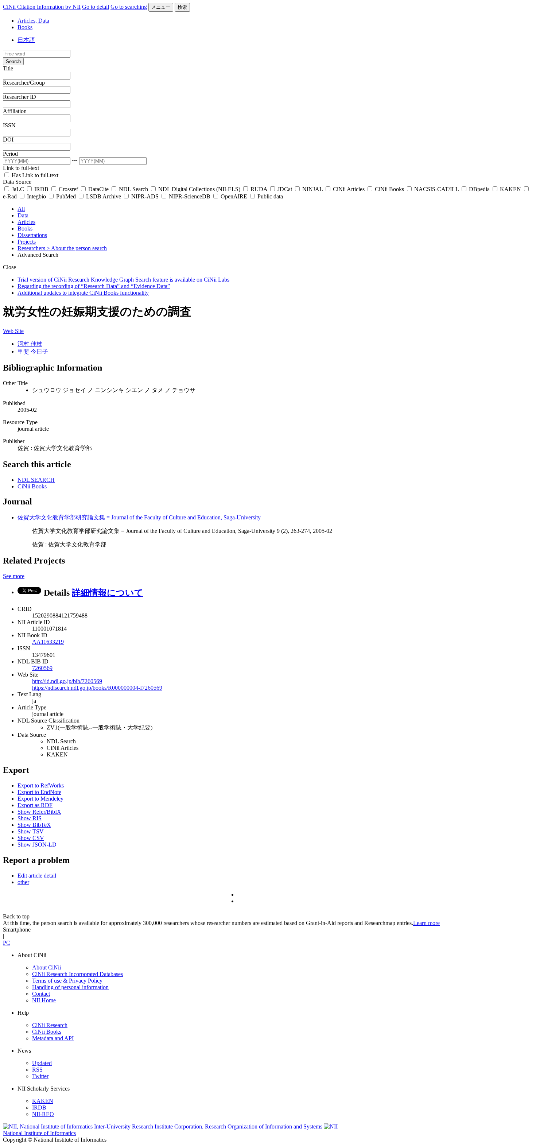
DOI (8, 139)
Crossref (68, 189)
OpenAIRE (234, 196)
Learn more (426, 923)
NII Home (44, 1000)
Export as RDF (35, 805)
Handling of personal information (70, 987)
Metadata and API (53, 1038)
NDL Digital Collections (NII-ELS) (199, 189)
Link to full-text (21, 168)
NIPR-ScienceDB (189, 196)
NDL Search (133, 189)
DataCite (98, 189)
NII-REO (43, 1114)
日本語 (26, 40)
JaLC (18, 189)
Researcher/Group (24, 83)
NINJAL (312, 189)
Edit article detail (37, 875)
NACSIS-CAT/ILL (436, 189)
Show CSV (31, 838)
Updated (42, 1063)
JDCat (285, 189)
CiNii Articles (348, 189)
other (23, 882)
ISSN (9, 125)
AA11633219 (48, 642)
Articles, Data (33, 21)
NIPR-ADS (145, 196)
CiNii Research (49, 1025)
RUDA (259, 189)
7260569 (42, 668)
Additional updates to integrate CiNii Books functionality (83, 293)
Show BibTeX (34, 825)
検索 (182, 7)
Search (13, 61)
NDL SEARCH (36, 480)
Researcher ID (19, 97)
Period (10, 154)
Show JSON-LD (37, 844)
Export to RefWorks (41, 785)
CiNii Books (389, 189)
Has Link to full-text (34, 175)
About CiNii (46, 967)
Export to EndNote (39, 792)
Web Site (13, 331)
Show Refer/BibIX (39, 812)
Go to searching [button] (128, 7)
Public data (269, 196)
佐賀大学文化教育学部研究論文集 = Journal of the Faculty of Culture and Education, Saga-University (139, 517)
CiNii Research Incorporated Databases (77, 974)
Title (8, 68)
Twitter (40, 1076)
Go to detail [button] (95, 7)
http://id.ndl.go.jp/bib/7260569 (67, 681)
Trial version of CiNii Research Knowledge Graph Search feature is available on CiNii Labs (123, 279)
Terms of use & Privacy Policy (67, 980)
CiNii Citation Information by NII (42, 7)
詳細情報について (107, 592)
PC (6, 943)
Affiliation (15, 111)
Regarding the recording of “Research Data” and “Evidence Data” (94, 286)
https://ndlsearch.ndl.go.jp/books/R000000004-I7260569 (97, 688)
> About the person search (77, 248)
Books (25, 27)
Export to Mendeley (40, 798)
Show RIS (30, 818)
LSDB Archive (104, 196)
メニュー (160, 7)
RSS (37, 1069)
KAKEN (510, 189)
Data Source (17, 182)
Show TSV (31, 831)
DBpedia (479, 189)
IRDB (41, 189)
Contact (41, 994)
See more (13, 576)
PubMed (66, 196)
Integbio (36, 196)
